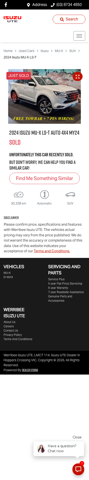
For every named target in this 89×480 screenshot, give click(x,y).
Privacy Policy (13, 335)
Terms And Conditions (18, 339)
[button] (79, 36)
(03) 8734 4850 (69, 4)
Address (39, 4)
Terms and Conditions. (52, 251)
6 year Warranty (58, 288)
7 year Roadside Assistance (66, 292)
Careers (9, 326)
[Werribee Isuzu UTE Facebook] (7, 4)
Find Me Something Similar (44, 178)
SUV (72, 51)
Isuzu (45, 51)
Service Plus (56, 279)
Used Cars (26, 51)
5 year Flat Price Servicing (65, 283)
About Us (9, 322)
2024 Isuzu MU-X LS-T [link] (20, 57)
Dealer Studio (30, 370)
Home (8, 51)
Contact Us (11, 330)
